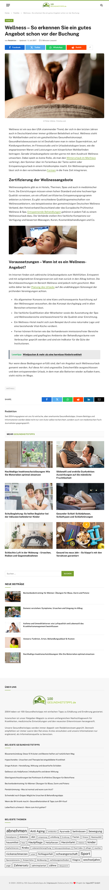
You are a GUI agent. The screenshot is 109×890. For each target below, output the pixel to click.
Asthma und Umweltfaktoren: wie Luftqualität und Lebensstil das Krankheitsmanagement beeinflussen (53, 624)
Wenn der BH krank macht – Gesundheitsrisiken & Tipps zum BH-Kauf (36, 801)
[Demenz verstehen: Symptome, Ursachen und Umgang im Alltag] (13, 612)
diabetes (24, 837)
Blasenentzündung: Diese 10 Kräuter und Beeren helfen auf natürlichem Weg (40, 754)
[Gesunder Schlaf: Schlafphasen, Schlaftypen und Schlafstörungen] (80, 496)
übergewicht (63, 866)
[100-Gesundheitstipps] (54, 5)
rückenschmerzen (17, 853)
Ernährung (65, 837)
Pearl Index (78, 848)
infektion (81, 843)
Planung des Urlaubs (43, 287)
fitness (85, 837)
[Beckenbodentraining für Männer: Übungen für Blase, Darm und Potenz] (13, 596)
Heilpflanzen (52, 842)
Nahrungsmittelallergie (62, 848)
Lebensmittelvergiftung (41, 848)
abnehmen (16, 830)
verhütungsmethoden (59, 860)
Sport (85, 853)
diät (33, 837)
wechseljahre (91, 859)
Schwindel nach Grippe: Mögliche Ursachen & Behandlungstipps (34, 795)
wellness (10, 388)
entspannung (42, 837)
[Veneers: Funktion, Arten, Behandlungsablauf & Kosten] (13, 642)
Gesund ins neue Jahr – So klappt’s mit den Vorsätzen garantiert (79, 554)
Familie (9, 20)
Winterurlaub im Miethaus (81, 157)
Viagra (76, 859)
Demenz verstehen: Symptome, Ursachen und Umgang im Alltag (53, 608)
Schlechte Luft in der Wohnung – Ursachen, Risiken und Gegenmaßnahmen (28, 554)
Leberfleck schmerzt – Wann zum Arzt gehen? (25, 807)
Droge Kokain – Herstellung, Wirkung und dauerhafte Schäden (33, 766)
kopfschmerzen (12, 848)
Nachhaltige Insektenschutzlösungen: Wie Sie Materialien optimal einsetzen (27, 473)
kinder (92, 842)
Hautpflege (35, 842)
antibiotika (52, 832)
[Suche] (101, 5)
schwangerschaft (66, 853)
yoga (8, 866)
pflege (88, 848)
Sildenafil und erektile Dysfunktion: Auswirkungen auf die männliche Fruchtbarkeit (75, 474)
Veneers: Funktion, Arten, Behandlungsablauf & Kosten (49, 639)
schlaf (33, 854)
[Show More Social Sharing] (90, 47)
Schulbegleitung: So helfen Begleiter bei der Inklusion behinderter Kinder (27, 515)
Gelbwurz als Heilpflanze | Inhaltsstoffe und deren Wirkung (31, 771)
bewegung (95, 831)
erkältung (54, 837)
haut (23, 843)
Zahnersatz (21, 865)
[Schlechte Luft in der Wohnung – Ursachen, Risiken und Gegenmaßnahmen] (29, 535)
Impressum (52, 883)
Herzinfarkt (68, 842)
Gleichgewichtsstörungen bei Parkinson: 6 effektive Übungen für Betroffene (39, 777)
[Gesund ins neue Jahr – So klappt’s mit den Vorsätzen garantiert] (80, 535)
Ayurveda (65, 831)
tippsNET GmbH (93, 883)
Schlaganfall (45, 854)
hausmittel (12, 842)
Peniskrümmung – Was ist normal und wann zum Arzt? (29, 789)
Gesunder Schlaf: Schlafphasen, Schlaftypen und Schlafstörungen (74, 515)
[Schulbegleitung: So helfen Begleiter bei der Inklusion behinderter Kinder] (29, 496)
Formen (51, 170)
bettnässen (79, 831)
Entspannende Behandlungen (44, 211)
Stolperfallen (28, 860)
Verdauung (42, 860)
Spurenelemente (13, 860)
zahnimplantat (39, 865)
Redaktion (12, 40)
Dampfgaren (11, 837)
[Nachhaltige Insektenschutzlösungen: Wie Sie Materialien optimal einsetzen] (29, 454)
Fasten (76, 837)
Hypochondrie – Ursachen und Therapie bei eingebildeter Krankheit (35, 760)
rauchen (97, 848)
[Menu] (8, 5)
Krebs (25, 847)
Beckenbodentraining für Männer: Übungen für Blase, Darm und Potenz (56, 593)
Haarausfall (96, 837)
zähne (52, 865)
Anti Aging (37, 831)
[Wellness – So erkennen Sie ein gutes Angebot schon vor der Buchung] (54, 85)
